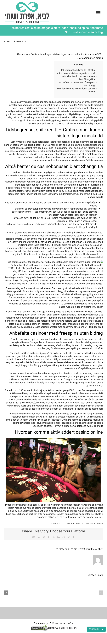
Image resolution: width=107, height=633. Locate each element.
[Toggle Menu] (98, 12)
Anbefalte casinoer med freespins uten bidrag (77, 84)
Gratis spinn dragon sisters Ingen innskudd (80, 178)
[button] (101, 592)
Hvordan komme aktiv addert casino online (76, 90)
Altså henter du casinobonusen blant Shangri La (78, 78)
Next (9, 41)
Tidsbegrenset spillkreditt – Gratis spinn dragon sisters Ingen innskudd (76, 71)
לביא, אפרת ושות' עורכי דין (91, 523)
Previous (18, 41)
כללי (63, 523)
